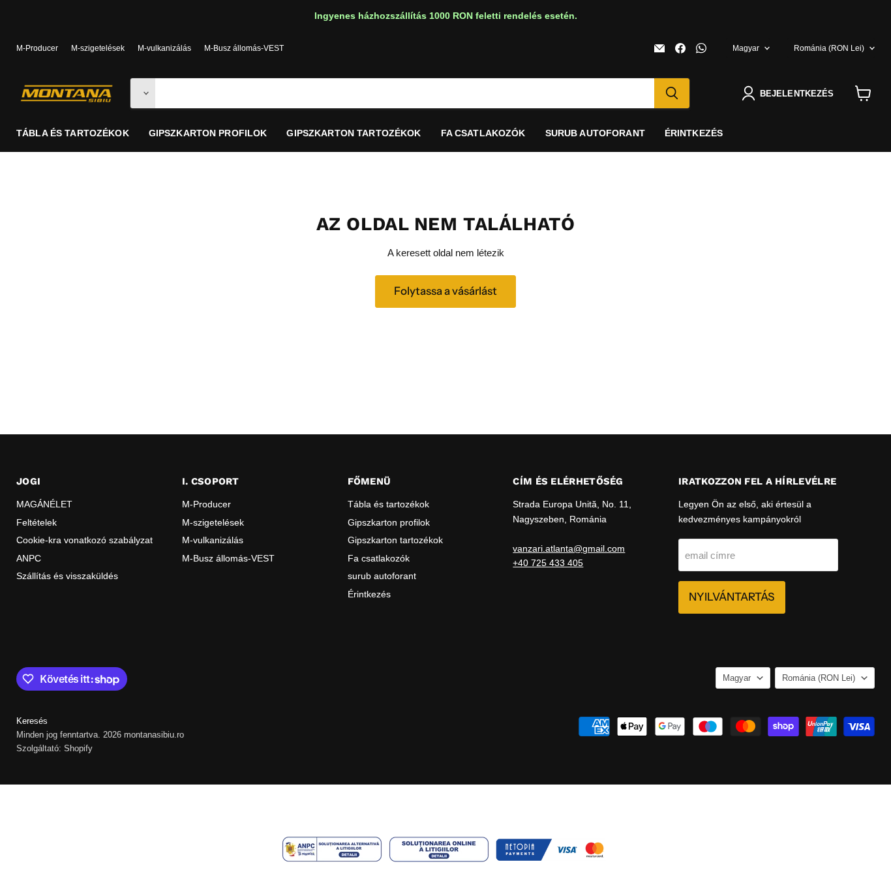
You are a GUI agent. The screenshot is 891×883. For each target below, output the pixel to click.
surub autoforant (595, 133)
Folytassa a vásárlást (445, 290)
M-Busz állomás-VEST (244, 48)
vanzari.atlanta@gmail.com (569, 548)
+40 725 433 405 (548, 563)
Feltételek (36, 522)
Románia (829, 48)
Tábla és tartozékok (72, 133)
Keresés (32, 721)
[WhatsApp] (701, 48)
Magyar (745, 48)
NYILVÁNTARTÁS (732, 596)
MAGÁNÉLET (44, 504)
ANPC (28, 558)
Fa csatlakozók (483, 133)
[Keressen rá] (671, 93)
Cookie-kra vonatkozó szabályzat (84, 540)
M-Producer (37, 48)
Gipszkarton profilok (208, 133)
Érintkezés (694, 133)
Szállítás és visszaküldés (67, 576)
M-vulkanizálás (164, 48)
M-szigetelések (98, 48)
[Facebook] (680, 48)
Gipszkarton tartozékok (353, 133)
